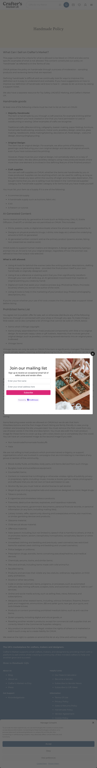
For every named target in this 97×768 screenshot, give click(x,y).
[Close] (93, 354)
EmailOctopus (33, 400)
